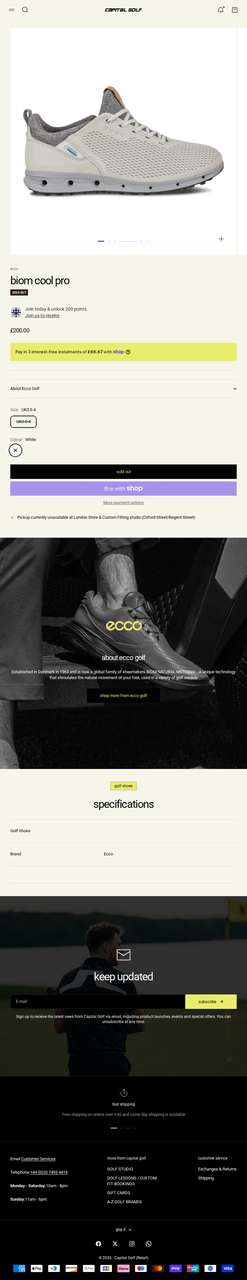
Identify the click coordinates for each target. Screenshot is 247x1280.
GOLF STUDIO (120, 1169)
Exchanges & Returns (217, 1169)
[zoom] (221, 239)
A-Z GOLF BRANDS (124, 1201)
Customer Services (38, 1158)
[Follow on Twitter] (115, 1243)
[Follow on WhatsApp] (148, 1243)
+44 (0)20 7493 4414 (49, 1172)
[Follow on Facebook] (98, 1243)
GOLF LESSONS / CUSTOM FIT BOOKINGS (132, 1181)
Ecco (14, 269)
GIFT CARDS (118, 1192)
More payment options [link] (123, 502)
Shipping (206, 1178)
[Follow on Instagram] (132, 1243)
